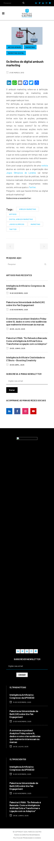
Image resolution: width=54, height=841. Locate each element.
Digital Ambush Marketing (21, 219)
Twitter (32, 187)
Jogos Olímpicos (16, 224)
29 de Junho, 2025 (17, 348)
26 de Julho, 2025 (17, 329)
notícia (44, 165)
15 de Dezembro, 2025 (18, 293)
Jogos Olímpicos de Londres (21, 172)
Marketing (35, 224)
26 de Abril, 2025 (16, 365)
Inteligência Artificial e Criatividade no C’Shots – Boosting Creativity (25, 359)
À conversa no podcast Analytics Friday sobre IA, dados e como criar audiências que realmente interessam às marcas (26, 321)
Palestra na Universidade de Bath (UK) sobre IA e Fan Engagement (25, 303)
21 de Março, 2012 (16, 72)
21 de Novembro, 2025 (18, 309)
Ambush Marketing (27, 209)
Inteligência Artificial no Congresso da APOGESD (22, 696)
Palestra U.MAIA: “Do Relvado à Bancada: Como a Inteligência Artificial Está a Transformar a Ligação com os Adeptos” (26, 341)
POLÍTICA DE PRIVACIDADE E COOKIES (27, 838)
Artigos (13, 214)
